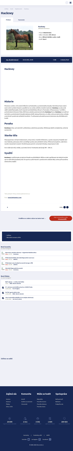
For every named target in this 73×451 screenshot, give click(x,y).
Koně (11, 9)
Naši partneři (59, 399)
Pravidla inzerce (41, 401)
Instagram (35, 439)
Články (8, 404)
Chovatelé (24, 404)
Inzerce (8, 399)
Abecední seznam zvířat (14, 237)
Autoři (23, 399)
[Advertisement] (36, 84)
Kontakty (26, 435)
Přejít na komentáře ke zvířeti (61, 218)
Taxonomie (21, 20)
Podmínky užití (37, 435)
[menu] (70, 2)
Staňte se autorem (26, 401)
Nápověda (40, 399)
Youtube (24, 439)
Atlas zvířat (9, 406)
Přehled (8, 20)
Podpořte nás (59, 404)
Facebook (45, 439)
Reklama (57, 401)
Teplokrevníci (18, 9)
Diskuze (8, 401)
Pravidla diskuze (41, 404)
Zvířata (6, 9)
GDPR (47, 435)
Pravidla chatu (41, 406)
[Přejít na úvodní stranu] (1, 9)
